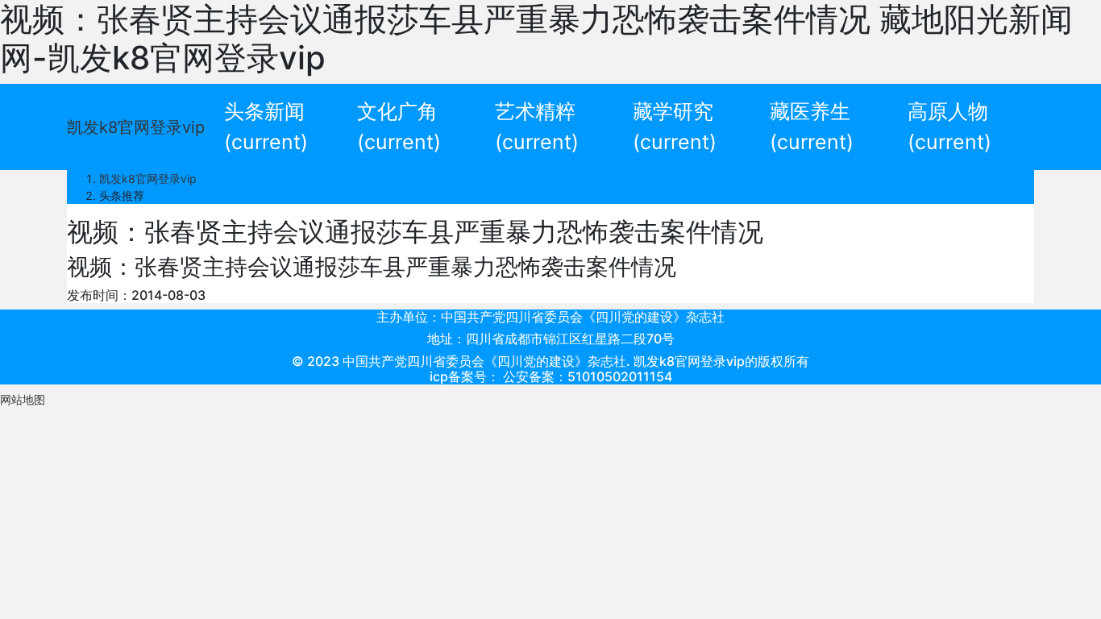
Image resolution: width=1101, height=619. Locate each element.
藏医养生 (812, 126)
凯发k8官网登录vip (136, 127)
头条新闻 (266, 126)
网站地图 (22, 399)
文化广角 (399, 126)
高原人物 (949, 126)
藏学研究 (675, 126)
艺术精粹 (537, 126)
